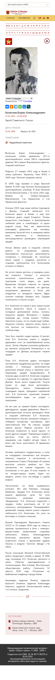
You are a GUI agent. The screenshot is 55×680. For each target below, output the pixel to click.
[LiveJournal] (28, 107)
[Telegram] (16, 107)
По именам (24, 18)
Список (10, 18)
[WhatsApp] (20, 107)
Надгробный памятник (20, 142)
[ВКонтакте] (7, 107)
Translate (27, 101)
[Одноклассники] (11, 107)
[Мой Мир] (24, 107)
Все (8, 25)
